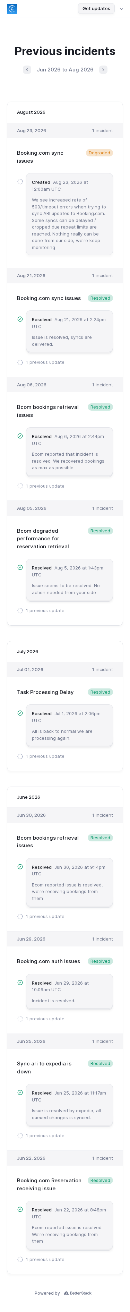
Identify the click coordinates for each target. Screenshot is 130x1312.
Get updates (96, 8)
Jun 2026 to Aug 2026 (65, 69)
